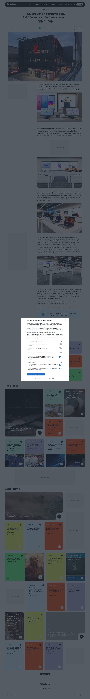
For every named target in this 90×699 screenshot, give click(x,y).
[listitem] (45, 341)
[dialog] (45, 349)
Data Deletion (38, 378)
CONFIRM (36, 374)
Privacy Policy (52, 378)
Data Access (45, 378)
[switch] (60, 344)
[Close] (66, 320)
